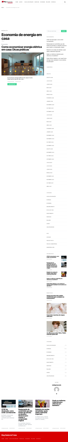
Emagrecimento (50, 206)
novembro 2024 (50, 138)
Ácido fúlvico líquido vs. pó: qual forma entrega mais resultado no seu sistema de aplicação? (56, 60)
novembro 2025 (50, 104)
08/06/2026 (49, 287)
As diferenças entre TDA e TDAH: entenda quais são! (56, 333)
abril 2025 (49, 125)
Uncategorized (50, 227)
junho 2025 (49, 118)
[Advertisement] (34, 19)
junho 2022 (49, 169)
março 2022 (49, 172)
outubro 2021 (50, 182)
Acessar (49, 237)
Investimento (50, 213)
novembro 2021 (50, 179)
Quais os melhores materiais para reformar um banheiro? (54, 279)
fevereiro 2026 (50, 97)
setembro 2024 (50, 145)
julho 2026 (49, 80)
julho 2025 (49, 114)
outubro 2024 (50, 142)
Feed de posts (50, 240)
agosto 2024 (50, 148)
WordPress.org (50, 247)
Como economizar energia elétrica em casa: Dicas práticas (21, 48)
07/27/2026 (49, 318)
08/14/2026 (49, 269)
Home (16, 1)
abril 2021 (49, 186)
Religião (48, 1)
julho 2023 (49, 162)
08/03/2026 (49, 300)
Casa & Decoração (28, 1)
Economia (42, 1)
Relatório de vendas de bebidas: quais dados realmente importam (52, 273)
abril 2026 (49, 91)
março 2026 (49, 94)
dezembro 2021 (50, 176)
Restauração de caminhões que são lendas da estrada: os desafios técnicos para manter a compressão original (57, 45)
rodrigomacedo (10, 81)
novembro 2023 (50, 152)
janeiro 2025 (50, 131)
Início (2, 7)
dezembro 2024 (50, 135)
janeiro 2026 (50, 101)
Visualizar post (12, 84)
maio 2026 (49, 87)
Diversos (53, 1)
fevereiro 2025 (50, 128)
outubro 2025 (50, 108)
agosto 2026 (50, 77)
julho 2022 (49, 165)
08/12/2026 (49, 281)
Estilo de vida (50, 210)
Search (63, 31)
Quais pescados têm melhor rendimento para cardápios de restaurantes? (55, 297)
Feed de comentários (52, 243)
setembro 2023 (50, 159)
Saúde (20, 1)
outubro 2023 (50, 155)
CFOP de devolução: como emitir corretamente (53, 257)
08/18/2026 (49, 259)
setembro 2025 (50, 111)
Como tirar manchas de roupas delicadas (56, 315)
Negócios (37, 1)
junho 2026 (49, 84)
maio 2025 (49, 121)
